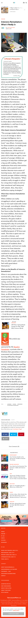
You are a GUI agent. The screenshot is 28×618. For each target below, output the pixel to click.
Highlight (13, 322)
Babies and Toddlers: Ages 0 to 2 (9, 550)
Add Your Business (6, 586)
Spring (3, 531)
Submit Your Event (6, 590)
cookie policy (16, 610)
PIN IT (13, 67)
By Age (3, 535)
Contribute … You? (6, 571)
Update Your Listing (6, 588)
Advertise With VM (6, 583)
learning (9, 404)
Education (12, 483)
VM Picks (3, 540)
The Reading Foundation (12, 405)
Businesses (4, 542)
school (14, 404)
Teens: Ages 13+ (5, 559)
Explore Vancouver (14, 464)
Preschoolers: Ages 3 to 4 (7, 552)
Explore (3, 533)
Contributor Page (17, 429)
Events (11, 492)
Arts (11, 473)
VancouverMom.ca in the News (9, 569)
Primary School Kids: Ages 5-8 (8, 554)
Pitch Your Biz (4, 592)
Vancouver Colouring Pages (8, 573)
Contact (3, 575)
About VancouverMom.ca (7, 567)
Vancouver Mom (11, 27)
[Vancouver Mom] (14, 3)
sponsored (20, 404)
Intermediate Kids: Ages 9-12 (8, 556)
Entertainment (13, 455)
